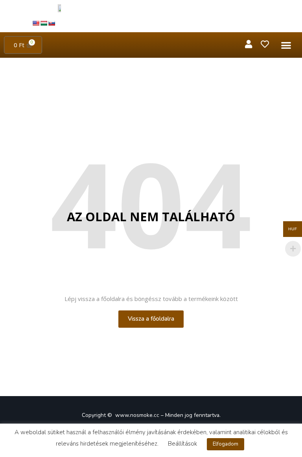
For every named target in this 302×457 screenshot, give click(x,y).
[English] (35, 23)
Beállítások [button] (182, 444)
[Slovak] (51, 23)
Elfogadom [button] (225, 444)
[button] (286, 45)
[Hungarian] (43, 23)
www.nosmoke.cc (137, 415)
